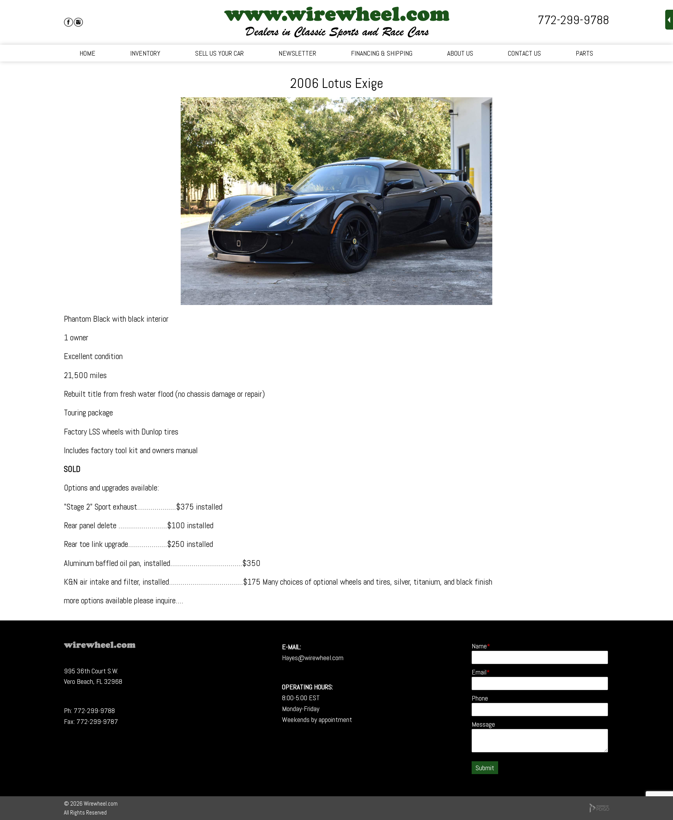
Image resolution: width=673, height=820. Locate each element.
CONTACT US (524, 53)
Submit (485, 767)
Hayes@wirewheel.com (313, 657)
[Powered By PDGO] (599, 810)
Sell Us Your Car (219, 53)
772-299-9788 (573, 20)
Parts (584, 53)
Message (483, 724)
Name (479, 645)
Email (479, 672)
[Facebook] (68, 22)
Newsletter (297, 53)
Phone (480, 698)
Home (87, 53)
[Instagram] (78, 22)
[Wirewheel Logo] (100, 645)
